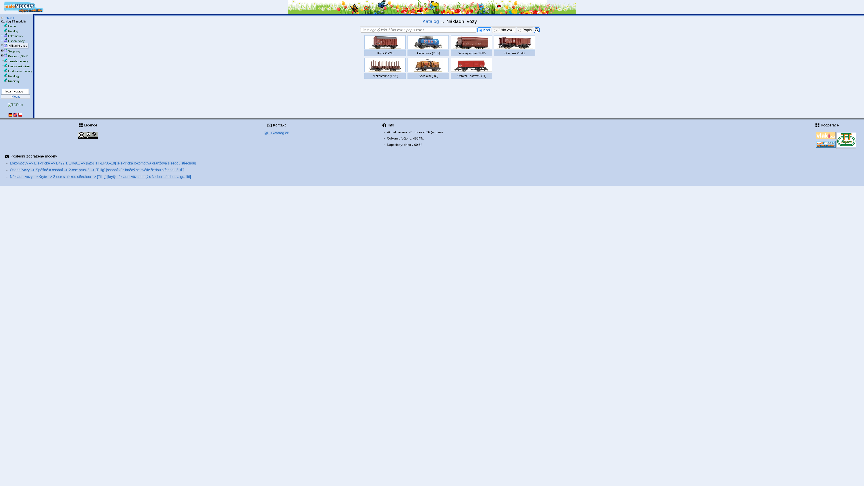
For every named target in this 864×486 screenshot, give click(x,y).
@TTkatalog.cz (276, 133)
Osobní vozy (16, 41)
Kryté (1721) (385, 53)
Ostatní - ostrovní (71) (471, 76)
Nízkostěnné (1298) (385, 76)
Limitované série (18, 66)
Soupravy (14, 51)
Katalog (13, 31)
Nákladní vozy (18, 45)
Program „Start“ (18, 56)
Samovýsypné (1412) (472, 53)
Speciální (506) (428, 76)
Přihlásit (9, 18)
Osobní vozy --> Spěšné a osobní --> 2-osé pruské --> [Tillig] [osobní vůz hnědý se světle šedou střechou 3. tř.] (97, 170)
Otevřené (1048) (514, 53)
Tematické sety (18, 61)
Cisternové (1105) (428, 53)
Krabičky (14, 81)
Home (12, 26)
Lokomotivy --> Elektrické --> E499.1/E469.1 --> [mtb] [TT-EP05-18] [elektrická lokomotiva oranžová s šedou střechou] (103, 163)
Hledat (15, 96)
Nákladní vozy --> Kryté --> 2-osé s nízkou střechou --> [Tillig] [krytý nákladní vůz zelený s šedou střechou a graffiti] (100, 177)
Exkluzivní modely (20, 71)
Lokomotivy (15, 36)
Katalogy (14, 76)
